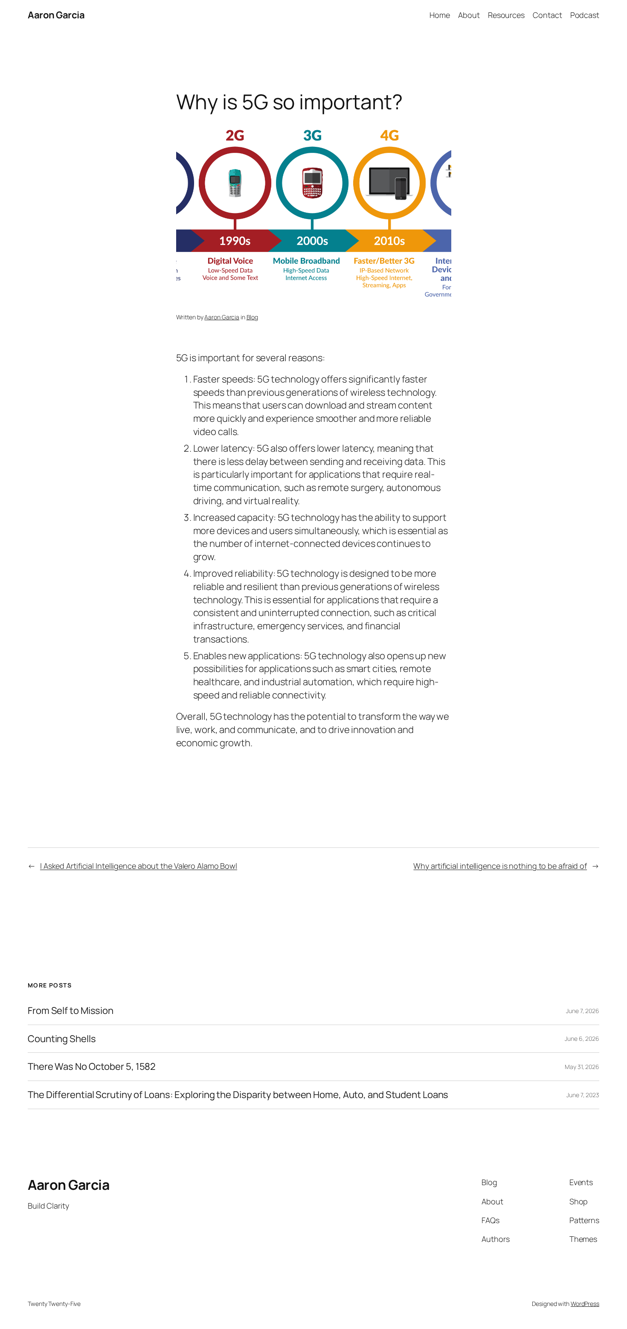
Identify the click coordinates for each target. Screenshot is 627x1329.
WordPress (585, 1304)
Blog (252, 317)
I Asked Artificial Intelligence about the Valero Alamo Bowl (138, 866)
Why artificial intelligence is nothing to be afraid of (500, 866)
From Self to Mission (70, 1010)
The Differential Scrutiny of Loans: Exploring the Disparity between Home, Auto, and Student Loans (238, 1094)
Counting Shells (62, 1039)
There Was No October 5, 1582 (92, 1066)
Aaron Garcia (56, 15)
